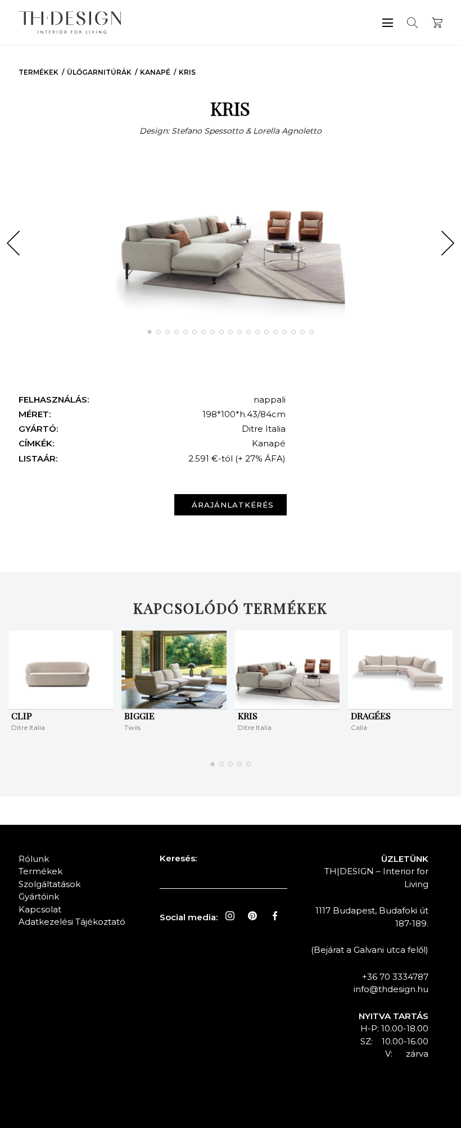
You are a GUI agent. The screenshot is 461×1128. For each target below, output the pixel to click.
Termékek (38, 72)
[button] (13, 243)
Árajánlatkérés (233, 504)
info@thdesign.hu (391, 989)
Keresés (412, 22)
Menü (387, 22)
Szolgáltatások (49, 884)
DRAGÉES (371, 715)
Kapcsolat (40, 909)
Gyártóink (39, 896)
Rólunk (34, 858)
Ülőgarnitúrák (99, 72)
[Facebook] (274, 915)
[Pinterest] (252, 915)
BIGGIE (139, 715)
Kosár (437, 22)
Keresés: (178, 858)
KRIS (187, 72)
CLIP (21, 715)
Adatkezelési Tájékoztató (72, 921)
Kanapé (155, 72)
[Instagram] (229, 915)
